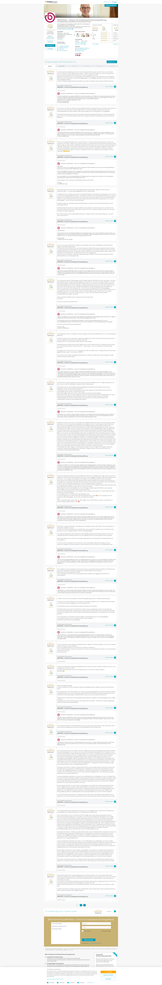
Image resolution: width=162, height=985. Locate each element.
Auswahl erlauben (108, 975)
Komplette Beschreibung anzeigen (64, 29)
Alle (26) (49, 66)
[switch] (58, 982)
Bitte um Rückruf (87, 931)
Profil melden (71, 949)
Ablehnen (108, 979)
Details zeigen (90, 982)
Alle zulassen (108, 972)
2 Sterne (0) (99, 66)
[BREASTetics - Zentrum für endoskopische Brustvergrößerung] (50, 17)
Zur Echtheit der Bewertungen (50, 41)
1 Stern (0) (112, 66)
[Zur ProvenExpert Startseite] (51, 2)
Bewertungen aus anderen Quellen (50, 38)
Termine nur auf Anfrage (80, 44)
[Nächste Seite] (84, 905)
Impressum (49, 979)
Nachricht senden (88, 940)
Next (91, 35)
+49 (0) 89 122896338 (64, 46)
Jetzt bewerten (50, 45)
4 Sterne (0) (74, 66)
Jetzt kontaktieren (111, 5)
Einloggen (114, 2)
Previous (74, 35)
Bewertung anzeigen (98, 44)
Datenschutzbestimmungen (57, 979)
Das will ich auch (107, 2)
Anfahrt (60, 39)
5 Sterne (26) (61, 66)
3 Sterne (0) (87, 66)
